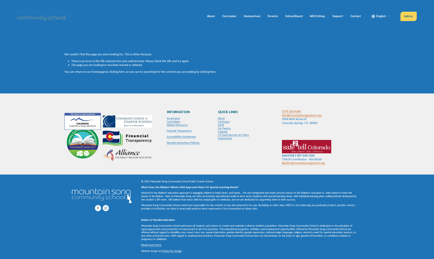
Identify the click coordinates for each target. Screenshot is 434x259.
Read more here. (151, 245)
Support (337, 16)
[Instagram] (106, 208)
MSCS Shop (317, 16)
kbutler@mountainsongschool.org (303, 163)
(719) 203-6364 (291, 111)
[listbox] (380, 16)
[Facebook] (98, 208)
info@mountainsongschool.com (302, 115)
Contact (355, 16)
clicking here (117, 72)
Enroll (408, 16)
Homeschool (252, 16)
